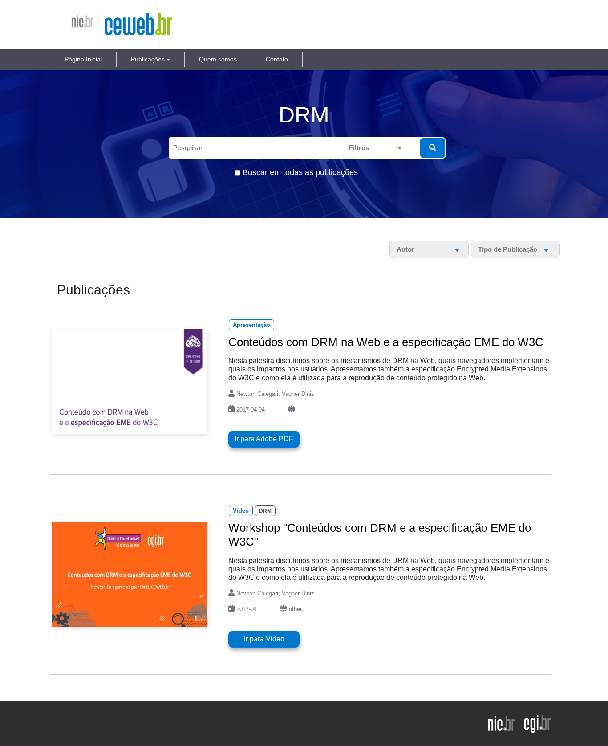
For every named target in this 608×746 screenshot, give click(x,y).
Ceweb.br (121, 17)
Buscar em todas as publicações (300, 172)
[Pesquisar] (432, 148)
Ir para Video (264, 639)
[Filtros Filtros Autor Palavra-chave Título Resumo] (383, 148)
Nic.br (75, 17)
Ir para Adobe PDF (264, 439)
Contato (277, 59)
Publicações (148, 59)
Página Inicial (83, 59)
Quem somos (218, 59)
